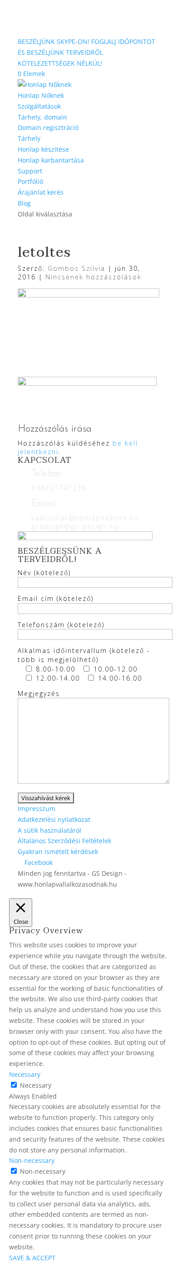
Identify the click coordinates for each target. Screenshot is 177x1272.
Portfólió (30, 181)
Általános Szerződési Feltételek (64, 840)
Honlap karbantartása (51, 160)
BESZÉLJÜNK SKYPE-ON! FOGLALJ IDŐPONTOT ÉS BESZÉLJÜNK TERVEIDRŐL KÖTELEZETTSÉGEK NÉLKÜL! (86, 52)
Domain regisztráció (48, 127)
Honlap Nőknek (41, 95)
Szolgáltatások (39, 106)
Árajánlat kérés (41, 192)
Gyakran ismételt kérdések (58, 851)
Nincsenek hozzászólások (93, 277)
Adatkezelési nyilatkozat (54, 819)
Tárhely (29, 138)
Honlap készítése (43, 149)
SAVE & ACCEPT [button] (32, 1257)
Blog (24, 203)
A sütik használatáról (49, 830)
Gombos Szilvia (76, 268)
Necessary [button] (24, 1074)
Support (30, 171)
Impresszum (36, 808)
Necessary (35, 1085)
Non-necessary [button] (31, 1160)
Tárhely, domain (42, 117)
